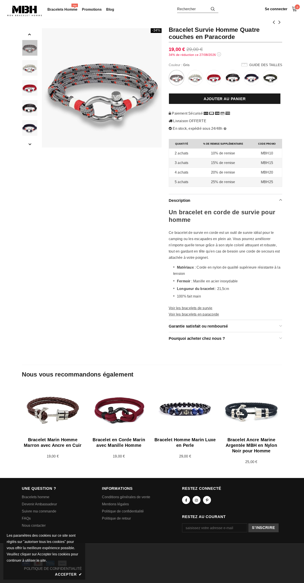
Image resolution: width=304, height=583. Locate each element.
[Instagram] (197, 500)
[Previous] (30, 34)
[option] (102, 88)
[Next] (30, 144)
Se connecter (276, 9)
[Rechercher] (212, 9)
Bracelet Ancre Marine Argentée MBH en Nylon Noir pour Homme (251, 445)
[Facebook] (186, 500)
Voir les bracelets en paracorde (194, 314)
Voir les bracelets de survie (191, 308)
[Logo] (24, 11)
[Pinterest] (207, 500)
